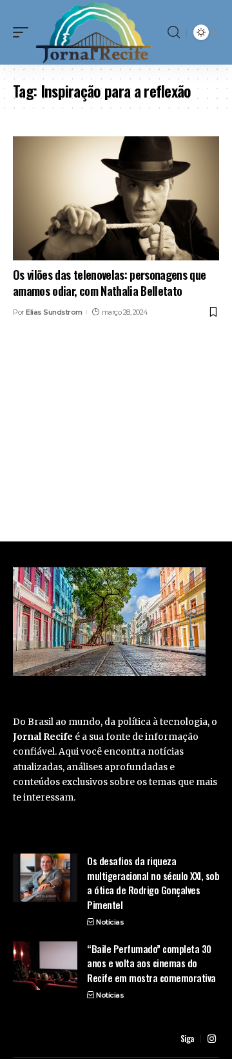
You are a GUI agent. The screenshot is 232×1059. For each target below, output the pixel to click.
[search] (173, 32)
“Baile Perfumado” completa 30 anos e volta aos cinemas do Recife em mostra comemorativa (151, 963)
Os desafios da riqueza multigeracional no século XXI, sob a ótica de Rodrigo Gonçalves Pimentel (153, 883)
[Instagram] (211, 1039)
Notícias (110, 922)
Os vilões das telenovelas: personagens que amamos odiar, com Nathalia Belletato (109, 282)
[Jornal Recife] (94, 32)
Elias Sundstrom (54, 312)
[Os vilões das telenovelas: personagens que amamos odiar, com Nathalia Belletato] (116, 198)
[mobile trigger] (24, 32)
